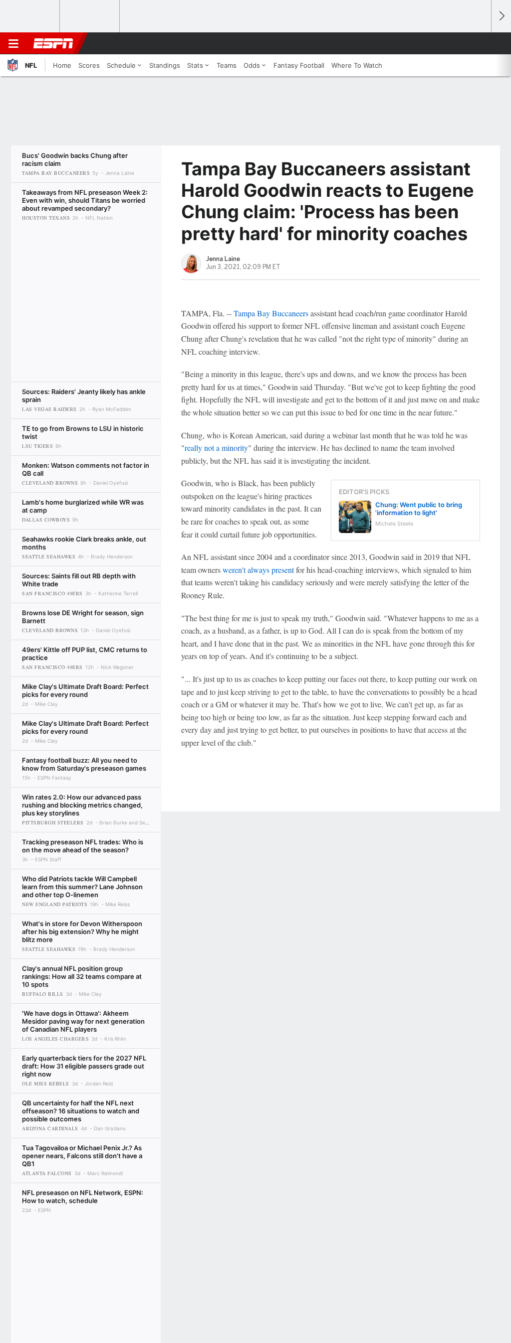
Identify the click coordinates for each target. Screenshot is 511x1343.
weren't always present (258, 569)
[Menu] (13, 43)
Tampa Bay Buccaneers (271, 313)
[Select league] (30, 16)
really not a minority (216, 447)
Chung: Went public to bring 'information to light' (418, 509)
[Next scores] (501, 16)
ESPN (53, 43)
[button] (479, 43)
